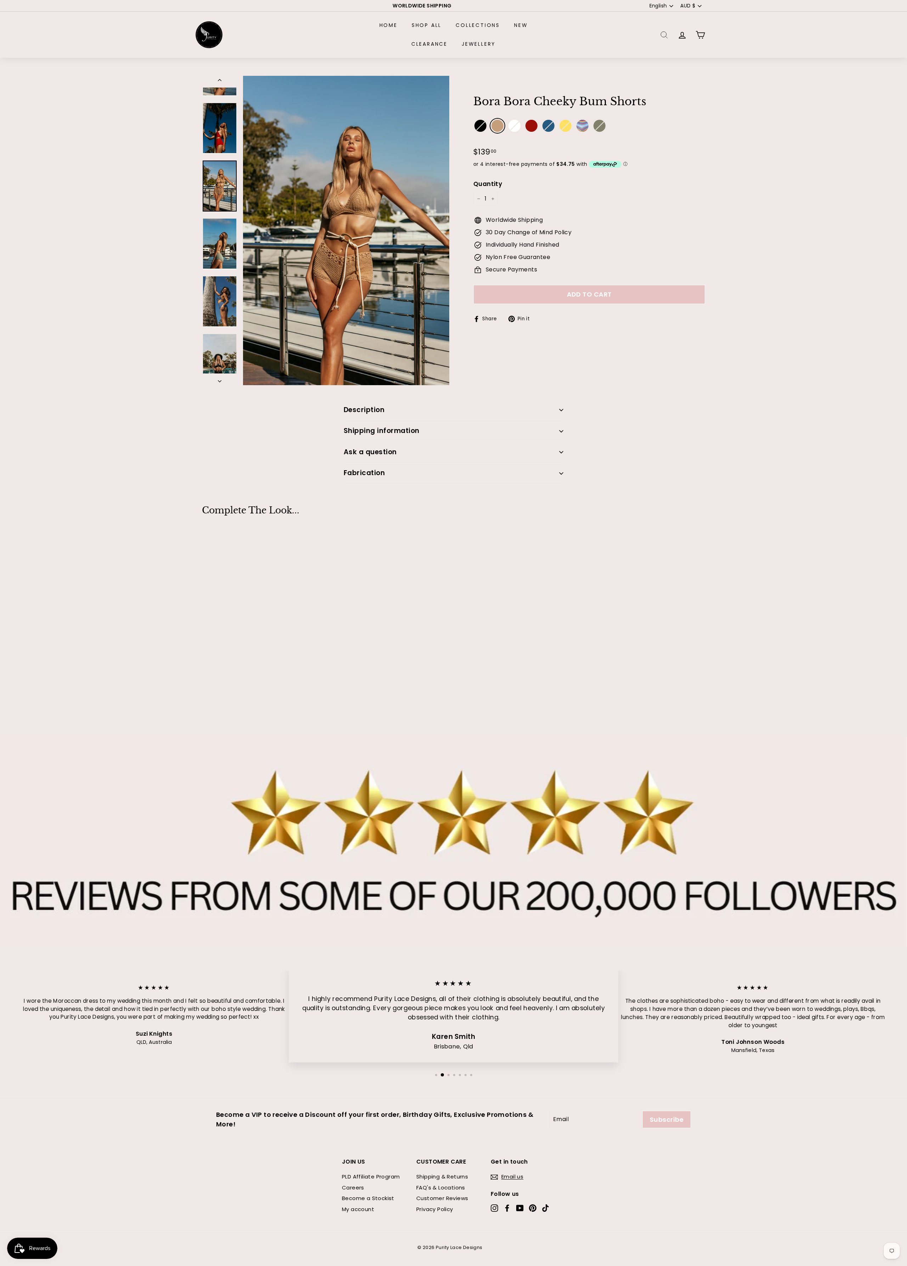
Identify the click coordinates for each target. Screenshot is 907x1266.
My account (358, 1209)
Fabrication (364, 473)
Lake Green (599, 126)
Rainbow (582, 126)
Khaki (497, 126)
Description (364, 410)
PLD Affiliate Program (371, 1176)
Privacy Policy (434, 1209)
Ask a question (370, 452)
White (514, 126)
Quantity (487, 184)
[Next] (219, 379)
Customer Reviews (442, 1198)
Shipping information (381, 430)
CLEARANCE (429, 43)
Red (531, 126)
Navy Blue (548, 126)
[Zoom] (346, 230)
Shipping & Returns (442, 1176)
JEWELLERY (479, 43)
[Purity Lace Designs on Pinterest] (532, 1208)
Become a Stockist (368, 1198)
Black (480, 126)
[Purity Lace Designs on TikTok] (545, 1208)
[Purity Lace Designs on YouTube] (520, 1208)
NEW (521, 25)
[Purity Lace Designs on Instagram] (494, 1208)
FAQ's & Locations (440, 1187)
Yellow (565, 126)
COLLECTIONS (478, 25)
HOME (388, 25)
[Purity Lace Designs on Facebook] (507, 1208)
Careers (353, 1187)
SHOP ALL (426, 25)
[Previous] (219, 81)
